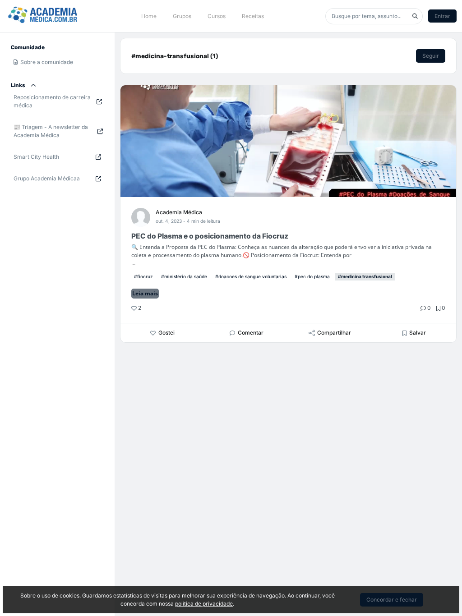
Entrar (442, 16)
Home (149, 16)
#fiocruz (143, 276)
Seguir (430, 55)
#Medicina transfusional (365, 276)
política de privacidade (204, 603)
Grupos (182, 16)
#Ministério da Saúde (184, 276)
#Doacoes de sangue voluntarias (250, 276)
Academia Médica (179, 212)
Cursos (217, 16)
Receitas (253, 16)
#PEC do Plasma (312, 276)
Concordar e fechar (391, 599)
